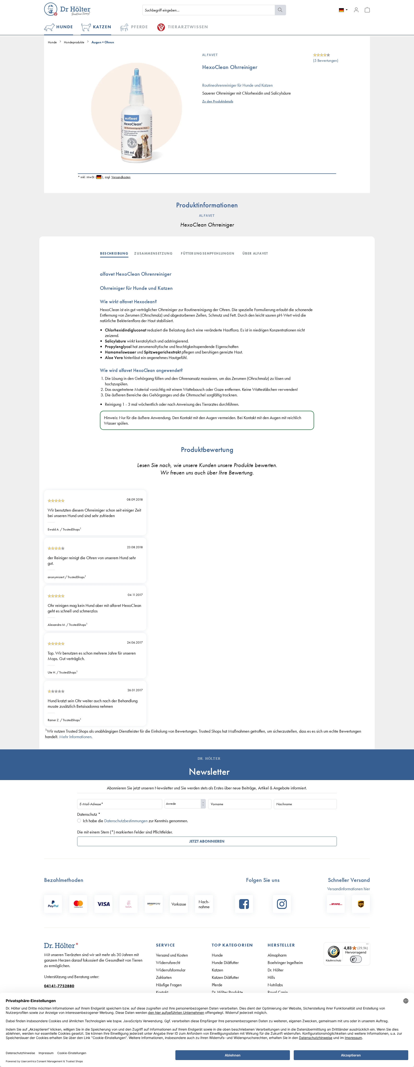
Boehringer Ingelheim (285, 962)
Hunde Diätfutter (225, 962)
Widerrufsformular (170, 970)
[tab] (117, 253)
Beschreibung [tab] (114, 253)
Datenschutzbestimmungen (126, 820)
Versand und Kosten (172, 955)
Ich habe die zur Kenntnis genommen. (135, 820)
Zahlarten (164, 977)
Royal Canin (278, 992)
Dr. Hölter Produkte (227, 992)
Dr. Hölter (275, 970)
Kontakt (162, 992)
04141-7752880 (59, 985)
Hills (271, 977)
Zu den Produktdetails (217, 101)
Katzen (217, 970)
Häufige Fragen (169, 984)
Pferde (217, 984)
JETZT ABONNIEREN (206, 841)
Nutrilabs (275, 984)
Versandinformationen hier (348, 888)
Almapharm (277, 955)
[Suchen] (280, 10)
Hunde (217, 955)
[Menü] (367, 945)
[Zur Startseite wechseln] (67, 9)
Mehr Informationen (75, 736)
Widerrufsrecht (168, 962)
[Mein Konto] (356, 9)
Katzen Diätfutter (225, 977)
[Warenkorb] (367, 9)
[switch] (356, 959)
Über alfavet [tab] (255, 253)
